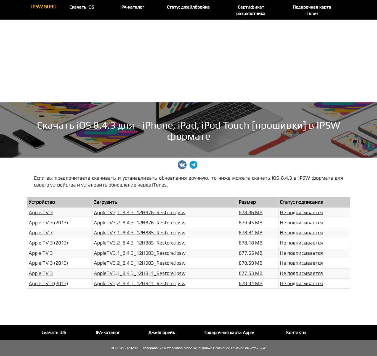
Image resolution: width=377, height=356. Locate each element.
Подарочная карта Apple (228, 332)
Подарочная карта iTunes (312, 10)
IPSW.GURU (44, 6)
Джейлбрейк (161, 332)
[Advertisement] (188, 61)
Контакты (296, 332)
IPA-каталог (132, 7)
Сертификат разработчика (251, 10)
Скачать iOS (82, 7)
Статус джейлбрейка (188, 7)
